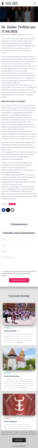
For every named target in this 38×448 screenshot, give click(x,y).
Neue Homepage (10, 421)
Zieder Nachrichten (11, 376)
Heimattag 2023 (10, 331)
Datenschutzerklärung (19, 446)
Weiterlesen (19, 342)
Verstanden (19, 440)
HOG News (12, 204)
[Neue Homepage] (19, 404)
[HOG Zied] (10, 3)
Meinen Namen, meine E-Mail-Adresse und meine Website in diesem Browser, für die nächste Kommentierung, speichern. (18, 273)
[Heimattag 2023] (19, 314)
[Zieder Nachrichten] (19, 359)
